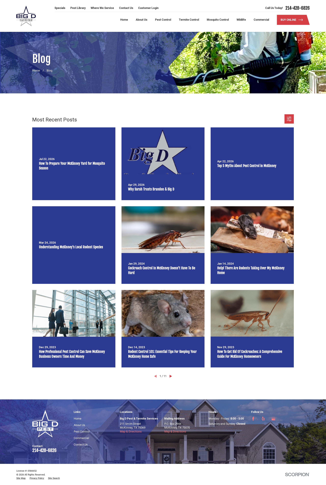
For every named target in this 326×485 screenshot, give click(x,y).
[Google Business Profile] (273, 419)
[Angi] (283, 419)
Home (77, 418)
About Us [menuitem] (141, 19)
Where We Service (102, 8)
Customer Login (148, 8)
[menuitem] (21, 478)
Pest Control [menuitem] (163, 19)
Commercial (81, 438)
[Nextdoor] (293, 419)
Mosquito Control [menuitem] (218, 19)
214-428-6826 (298, 8)
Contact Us (126, 8)
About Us (79, 425)
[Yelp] (263, 419)
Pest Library (78, 8)
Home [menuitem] (124, 19)
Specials (60, 8)
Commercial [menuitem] (261, 19)
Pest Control (82, 431)
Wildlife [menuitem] (241, 19)
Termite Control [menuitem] (189, 19)
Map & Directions (131, 431)
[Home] (26, 16)
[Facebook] (253, 419)
